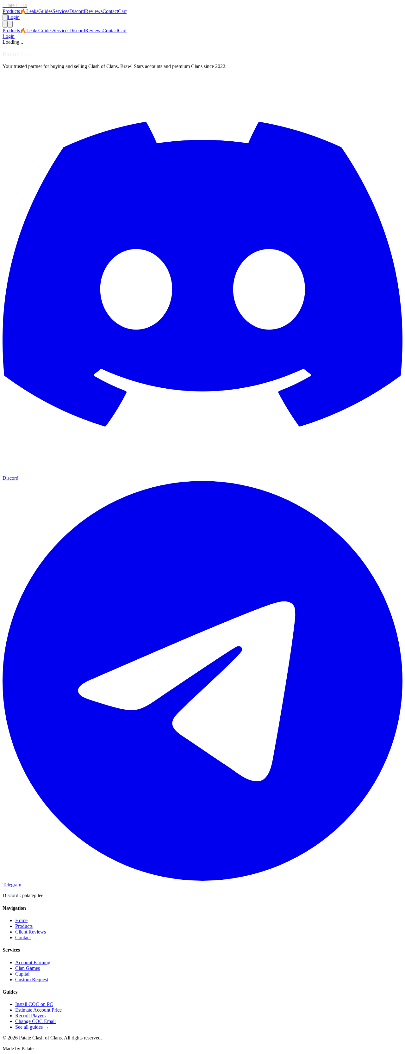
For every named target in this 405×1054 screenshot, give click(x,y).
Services (61, 11)
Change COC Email (35, 1021)
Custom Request (31, 979)
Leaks (29, 11)
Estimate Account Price (38, 1010)
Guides (45, 11)
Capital (22, 974)
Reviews (94, 11)
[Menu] (10, 24)
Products (11, 11)
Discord (77, 11)
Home (21, 920)
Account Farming (32, 962)
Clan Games (27, 968)
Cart (122, 11)
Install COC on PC (34, 1004)
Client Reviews (30, 931)
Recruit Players (30, 1015)
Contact (110, 11)
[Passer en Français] (5, 17)
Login (14, 17)
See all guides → (32, 1027)
